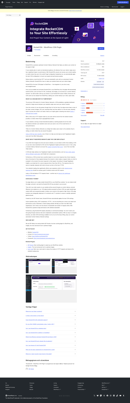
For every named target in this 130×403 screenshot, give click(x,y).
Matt (103, 385)
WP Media (37, 49)
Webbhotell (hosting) (10, 387)
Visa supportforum (85, 126)
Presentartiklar (81, 389)
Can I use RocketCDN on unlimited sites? (36, 328)
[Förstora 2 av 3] (75, 260)
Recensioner (37, 55)
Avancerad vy (84, 91)
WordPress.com (106, 383)
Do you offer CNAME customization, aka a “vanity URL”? (40, 324)
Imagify (29, 247)
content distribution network (98, 87)
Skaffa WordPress (122, 2)
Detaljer (29, 55)
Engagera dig (81, 383)
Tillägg (31, 387)
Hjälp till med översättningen (75, 10)
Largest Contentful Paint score (55, 146)
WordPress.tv (57, 389)
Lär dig (55, 383)
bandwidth (99, 81)
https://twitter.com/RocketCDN (40, 236)
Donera (80, 387)
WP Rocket (31, 245)
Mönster (31, 389)
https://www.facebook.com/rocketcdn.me (44, 238)
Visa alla (102, 115)
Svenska (20, 395)
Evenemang (80, 385)
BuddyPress (105, 389)
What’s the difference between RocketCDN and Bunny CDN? (41, 337)
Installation (46, 55)
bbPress (104, 387)
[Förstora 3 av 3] (75, 276)
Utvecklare (56, 387)
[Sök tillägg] (19, 15)
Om (6, 383)
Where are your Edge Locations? (34, 311)
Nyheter (7, 385)
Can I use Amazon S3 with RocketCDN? (36, 345)
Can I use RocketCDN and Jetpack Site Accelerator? (39, 341)
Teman (31, 385)
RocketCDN (35, 232)
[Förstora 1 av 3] (49, 260)
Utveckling (54, 55)
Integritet (7, 389)
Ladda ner (101, 48)
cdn (103, 81)
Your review (84, 115)
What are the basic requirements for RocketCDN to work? (40, 349)
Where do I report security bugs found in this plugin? (39, 354)
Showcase (32, 383)
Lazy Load (30, 249)
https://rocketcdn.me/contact (41, 234)
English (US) (101, 78)
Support (102, 55)
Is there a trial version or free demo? (35, 315)
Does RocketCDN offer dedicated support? (37, 320)
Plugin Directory (9, 6)
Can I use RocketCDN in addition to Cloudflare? (38, 332)
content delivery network (99, 84)
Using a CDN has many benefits (34, 134)
